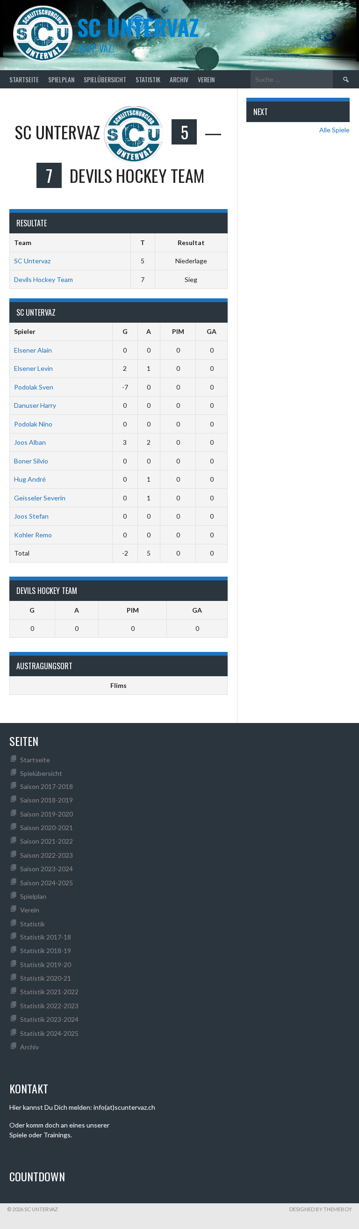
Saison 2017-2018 (46, 786)
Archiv (179, 79)
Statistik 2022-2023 (49, 1006)
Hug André (30, 479)
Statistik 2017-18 (45, 937)
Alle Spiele (334, 130)
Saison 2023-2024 (46, 869)
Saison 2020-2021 (46, 827)
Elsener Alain (33, 350)
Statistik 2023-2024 (49, 1019)
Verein (206, 79)
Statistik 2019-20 (45, 965)
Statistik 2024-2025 (49, 1033)
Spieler (25, 331)
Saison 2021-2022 (46, 841)
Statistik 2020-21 (45, 978)
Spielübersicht (105, 79)
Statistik (148, 79)
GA (211, 331)
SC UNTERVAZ (138, 26)
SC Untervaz (32, 261)
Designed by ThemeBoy (320, 1209)
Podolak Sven (33, 387)
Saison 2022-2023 (46, 855)
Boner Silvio (31, 461)
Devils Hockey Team (43, 279)
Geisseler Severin (39, 498)
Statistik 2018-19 (45, 950)
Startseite (24, 79)
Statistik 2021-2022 (49, 992)
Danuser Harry (35, 405)
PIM (178, 331)
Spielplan (61, 79)
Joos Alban (30, 442)
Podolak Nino (33, 424)
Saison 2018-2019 (46, 800)
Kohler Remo (33, 535)
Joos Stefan (31, 516)
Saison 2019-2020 (46, 814)
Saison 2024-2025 (46, 883)
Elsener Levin (33, 368)
